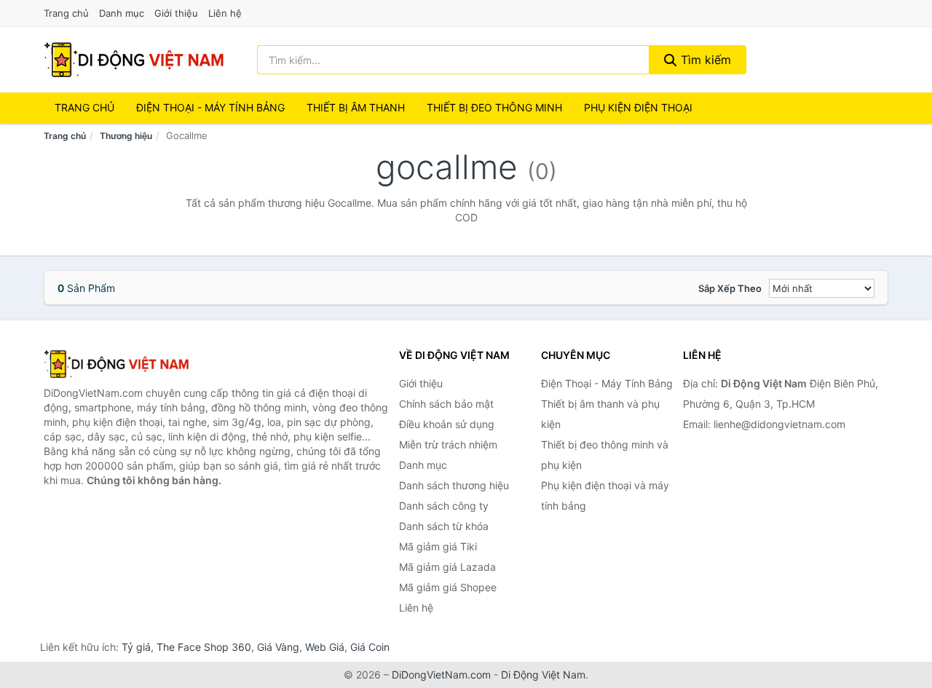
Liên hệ (225, 13)
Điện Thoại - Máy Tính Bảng (210, 107)
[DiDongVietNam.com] (134, 59)
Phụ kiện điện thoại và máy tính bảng (605, 495)
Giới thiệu (176, 13)
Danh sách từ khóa (444, 526)
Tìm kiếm (704, 59)
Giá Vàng (278, 647)
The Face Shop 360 (204, 647)
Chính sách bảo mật (446, 404)
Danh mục (121, 13)
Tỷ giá (136, 647)
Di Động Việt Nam (543, 674)
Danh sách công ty (444, 505)
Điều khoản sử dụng (446, 424)
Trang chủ (66, 13)
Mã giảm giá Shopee (448, 587)
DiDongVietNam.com (441, 674)
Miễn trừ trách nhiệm (448, 444)
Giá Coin (370, 647)
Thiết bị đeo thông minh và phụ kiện (604, 454)
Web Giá (324, 647)
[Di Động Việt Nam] (116, 364)
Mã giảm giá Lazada (447, 567)
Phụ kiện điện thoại (638, 107)
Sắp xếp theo (730, 288)
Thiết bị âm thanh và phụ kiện (600, 414)
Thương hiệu (126, 135)
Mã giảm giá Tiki (438, 546)
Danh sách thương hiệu (454, 485)
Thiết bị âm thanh (356, 107)
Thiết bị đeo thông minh (494, 107)
